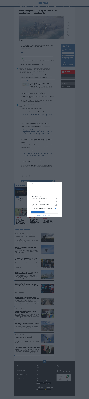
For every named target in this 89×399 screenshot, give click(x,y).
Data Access (44, 215)
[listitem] (44, 196)
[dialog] (44, 199)
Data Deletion (39, 215)
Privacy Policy (50, 215)
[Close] (60, 184)
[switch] (56, 198)
